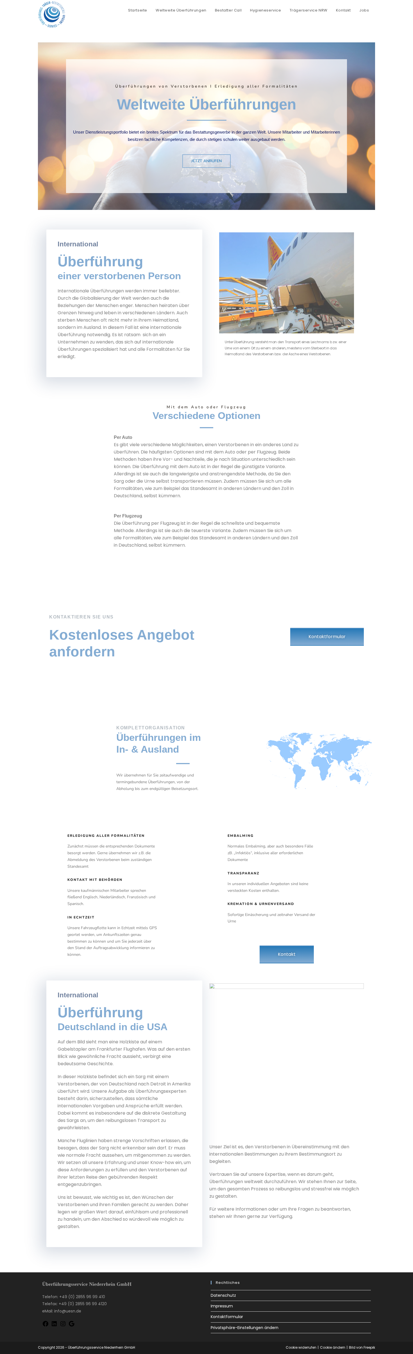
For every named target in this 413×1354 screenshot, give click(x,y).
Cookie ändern (332, 1347)
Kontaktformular (227, 1316)
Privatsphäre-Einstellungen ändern (244, 1327)
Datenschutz (223, 1295)
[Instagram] (63, 1325)
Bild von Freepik (362, 1347)
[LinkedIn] (54, 1325)
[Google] (71, 1325)
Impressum (222, 1306)
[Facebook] (45, 1325)
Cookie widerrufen (301, 1347)
